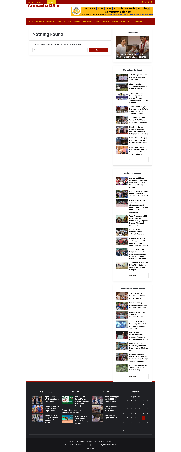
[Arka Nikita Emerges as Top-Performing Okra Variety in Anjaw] (122, 368)
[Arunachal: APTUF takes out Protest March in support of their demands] (122, 194)
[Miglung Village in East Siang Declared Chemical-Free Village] (122, 315)
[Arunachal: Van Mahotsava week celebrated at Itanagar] (122, 232)
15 (143, 413)
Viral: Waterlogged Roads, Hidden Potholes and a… (112, 399)
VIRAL (130, 21)
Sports (98, 21)
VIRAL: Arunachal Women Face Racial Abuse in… (111, 408)
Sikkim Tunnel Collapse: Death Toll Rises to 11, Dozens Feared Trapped (138, 140)
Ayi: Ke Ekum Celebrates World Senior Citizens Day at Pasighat (138, 295)
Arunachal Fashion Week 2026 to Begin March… (52, 408)
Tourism (115, 21)
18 (127, 418)
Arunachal (50, 21)
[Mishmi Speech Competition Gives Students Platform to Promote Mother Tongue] (122, 335)
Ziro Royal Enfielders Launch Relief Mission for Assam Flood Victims (138, 120)
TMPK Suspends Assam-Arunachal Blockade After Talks (138, 77)
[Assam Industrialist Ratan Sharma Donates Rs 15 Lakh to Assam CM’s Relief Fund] (122, 150)
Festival (106, 21)
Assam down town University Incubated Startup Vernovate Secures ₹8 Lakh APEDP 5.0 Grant (138, 98)
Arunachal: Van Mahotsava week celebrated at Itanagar (137, 231)
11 (127, 413)
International (88, 21)
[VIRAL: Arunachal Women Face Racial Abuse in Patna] (97, 409)
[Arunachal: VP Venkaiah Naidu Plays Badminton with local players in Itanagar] (122, 265)
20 (135, 418)
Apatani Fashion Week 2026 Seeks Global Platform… (52, 399)
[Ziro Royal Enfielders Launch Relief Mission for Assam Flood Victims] (122, 120)
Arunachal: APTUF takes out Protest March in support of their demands (139, 193)
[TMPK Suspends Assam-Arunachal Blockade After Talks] (122, 78)
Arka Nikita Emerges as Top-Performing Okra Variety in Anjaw (138, 367)
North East (68, 21)
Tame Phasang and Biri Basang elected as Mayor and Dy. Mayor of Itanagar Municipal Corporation (138, 220)
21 (139, 418)
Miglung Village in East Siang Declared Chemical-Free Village (138, 314)
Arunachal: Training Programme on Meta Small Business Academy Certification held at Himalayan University (138, 254)
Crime (59, 21)
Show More (132, 160)
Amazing (138, 21)
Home (31, 21)
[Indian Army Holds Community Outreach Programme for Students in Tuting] (122, 346)
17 (123, 418)
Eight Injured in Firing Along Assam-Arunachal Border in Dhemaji (138, 86)
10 (123, 413)
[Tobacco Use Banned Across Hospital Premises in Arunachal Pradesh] (67, 400)
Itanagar (39, 21)
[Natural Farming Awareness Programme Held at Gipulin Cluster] (122, 306)
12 (131, 413)
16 (147, 413)
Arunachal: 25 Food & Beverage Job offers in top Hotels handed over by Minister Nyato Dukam (138, 182)
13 (135, 413)
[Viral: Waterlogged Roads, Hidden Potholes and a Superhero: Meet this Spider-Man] (97, 400)
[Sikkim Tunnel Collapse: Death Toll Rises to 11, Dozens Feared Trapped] (122, 141)
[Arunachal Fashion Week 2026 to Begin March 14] (37, 409)
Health (123, 21)
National (77, 21)
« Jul (122, 430)
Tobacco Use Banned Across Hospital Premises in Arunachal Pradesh (82, 401)
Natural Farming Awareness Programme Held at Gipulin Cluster (138, 305)
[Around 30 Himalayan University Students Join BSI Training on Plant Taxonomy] (122, 324)
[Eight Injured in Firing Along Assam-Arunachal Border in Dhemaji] (122, 87)
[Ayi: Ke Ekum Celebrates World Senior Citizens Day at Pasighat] (122, 296)
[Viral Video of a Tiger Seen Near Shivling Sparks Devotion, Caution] (97, 418)
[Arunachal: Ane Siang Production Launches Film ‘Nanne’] (37, 418)
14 (139, 413)
